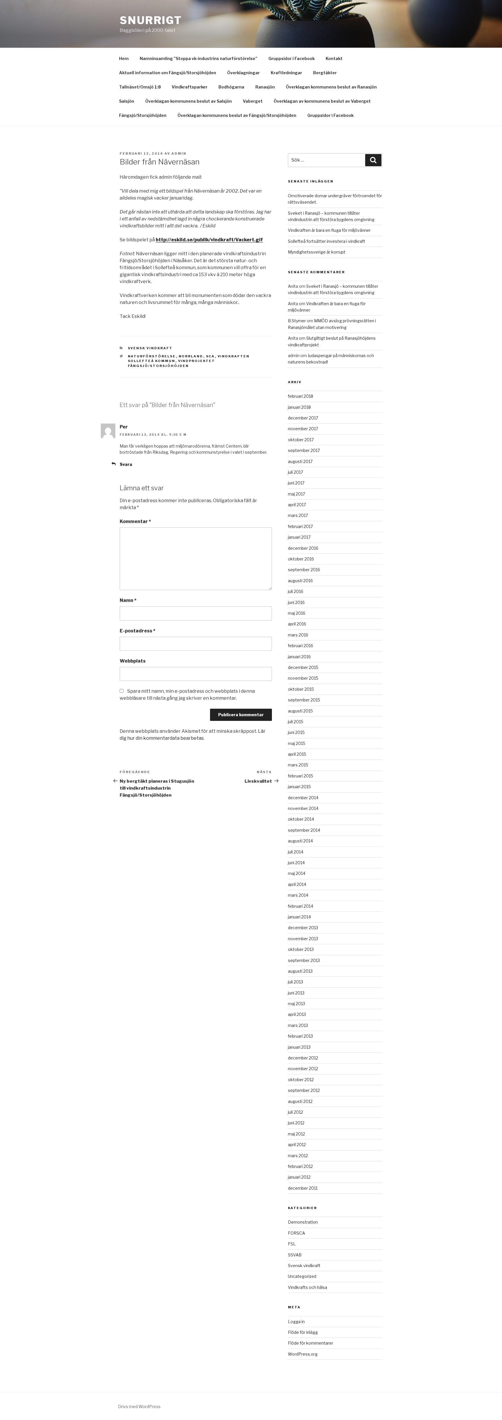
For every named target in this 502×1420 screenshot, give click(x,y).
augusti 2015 (300, 710)
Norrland (191, 356)
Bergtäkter (325, 72)
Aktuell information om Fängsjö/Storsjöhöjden (167, 72)
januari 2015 (299, 786)
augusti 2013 (300, 971)
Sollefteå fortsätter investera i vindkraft (326, 241)
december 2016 (303, 548)
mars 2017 (298, 515)
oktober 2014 (301, 819)
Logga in (296, 1321)
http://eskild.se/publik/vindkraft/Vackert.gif (209, 240)
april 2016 (297, 623)
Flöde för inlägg (303, 1332)
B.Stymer (297, 320)
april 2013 (297, 1014)
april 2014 (297, 884)
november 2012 (303, 1068)
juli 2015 (295, 721)
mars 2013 (298, 1025)
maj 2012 (296, 1133)
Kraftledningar (286, 72)
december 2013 (303, 927)
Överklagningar (243, 72)
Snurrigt (151, 20)
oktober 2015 (301, 689)
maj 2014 (296, 873)
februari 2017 (300, 526)
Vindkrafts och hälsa (307, 1287)
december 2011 (303, 1188)
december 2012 (303, 1057)
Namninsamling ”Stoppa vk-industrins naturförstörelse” (198, 58)
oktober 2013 (301, 949)
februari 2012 (300, 1166)
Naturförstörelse (152, 356)
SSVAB (295, 1254)
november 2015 (303, 678)
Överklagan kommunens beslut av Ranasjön (331, 86)
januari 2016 (299, 656)
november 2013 (303, 938)
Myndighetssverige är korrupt (316, 251)
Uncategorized (302, 1276)
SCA (210, 356)
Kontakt (334, 58)
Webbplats (133, 661)
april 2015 (297, 754)
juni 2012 (296, 1122)
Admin (179, 153)
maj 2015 (296, 743)
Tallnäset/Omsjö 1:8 (140, 86)
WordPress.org (303, 1354)
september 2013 (304, 960)
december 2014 (303, 797)
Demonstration (303, 1222)
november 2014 (303, 808)
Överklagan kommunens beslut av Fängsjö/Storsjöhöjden (237, 115)
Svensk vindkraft (150, 348)
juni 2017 (296, 482)
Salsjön (126, 101)
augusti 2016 (300, 580)
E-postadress (137, 631)
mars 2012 (298, 1155)
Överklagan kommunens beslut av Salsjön (188, 101)
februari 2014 (300, 906)
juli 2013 (295, 981)
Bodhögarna (231, 86)
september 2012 (304, 1090)
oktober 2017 (301, 439)
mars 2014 (298, 895)
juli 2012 (295, 1112)
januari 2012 (299, 1177)
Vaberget (253, 101)
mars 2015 (298, 764)
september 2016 (304, 569)
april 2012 (297, 1144)
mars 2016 (298, 634)
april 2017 (297, 504)
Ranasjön (265, 86)
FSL (292, 1243)
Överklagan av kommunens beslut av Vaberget (322, 101)
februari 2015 (300, 775)
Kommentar (135, 521)
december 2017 (303, 417)
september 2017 (304, 450)
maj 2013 (296, 1003)
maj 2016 (296, 613)
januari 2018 (299, 407)
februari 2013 (300, 1036)
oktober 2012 (301, 1079)
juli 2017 (295, 472)
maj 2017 (296, 493)
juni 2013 (296, 992)
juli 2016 (295, 591)
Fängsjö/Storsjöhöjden (142, 115)
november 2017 (303, 428)
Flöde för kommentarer (310, 1343)
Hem (124, 58)
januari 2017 (299, 537)
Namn (128, 600)
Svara (126, 464)
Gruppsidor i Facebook (291, 58)
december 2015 (303, 667)
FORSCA (296, 1233)
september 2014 (304, 830)
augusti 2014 (300, 840)
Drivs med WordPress (139, 1406)
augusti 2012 (300, 1101)
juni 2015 (296, 732)
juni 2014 (296, 862)
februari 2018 (300, 396)
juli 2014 (295, 851)
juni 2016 (296, 602)
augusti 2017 (300, 461)
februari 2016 (300, 645)
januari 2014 (299, 916)
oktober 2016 (301, 558)
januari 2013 (299, 1047)
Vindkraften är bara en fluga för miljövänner (329, 230)
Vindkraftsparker (189, 86)
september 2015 (304, 699)
